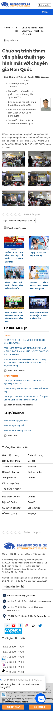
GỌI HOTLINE (39, 707)
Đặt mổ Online (9, 502)
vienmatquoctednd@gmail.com (21, 595)
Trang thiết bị (9, 477)
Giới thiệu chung (10, 455)
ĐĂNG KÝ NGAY (13, 707)
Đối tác (31, 461)
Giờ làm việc (34, 508)
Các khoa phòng (10, 483)
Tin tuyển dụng (35, 455)
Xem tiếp (12, 435)
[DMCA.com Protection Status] (13, 631)
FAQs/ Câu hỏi (14, 413)
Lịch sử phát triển (11, 461)
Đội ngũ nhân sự (10, 472)
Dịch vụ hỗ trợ (35, 472)
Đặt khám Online (11, 496)
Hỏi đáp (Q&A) (9, 513)
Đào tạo (32, 466)
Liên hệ (31, 477)
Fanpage (32, 513)
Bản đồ (31, 502)
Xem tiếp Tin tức (16, 370)
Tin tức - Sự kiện (15, 328)
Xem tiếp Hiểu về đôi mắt (20, 404)
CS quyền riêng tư (11, 508)
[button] (45, 12)
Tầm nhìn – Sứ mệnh (12, 466)
